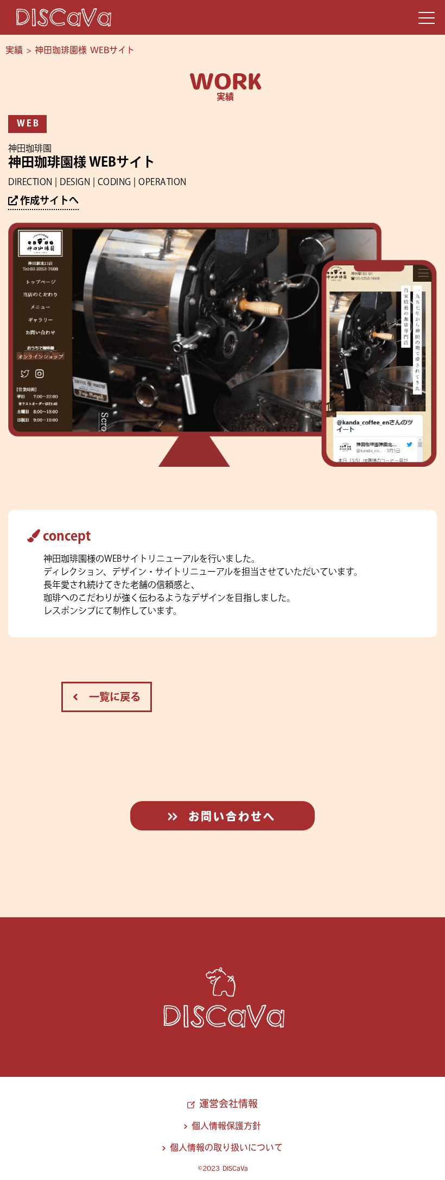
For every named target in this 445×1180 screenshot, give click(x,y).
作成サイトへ (48, 201)
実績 (14, 50)
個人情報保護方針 (226, 1125)
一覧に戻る (109, 697)
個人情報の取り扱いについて (226, 1147)
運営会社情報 (228, 1103)
